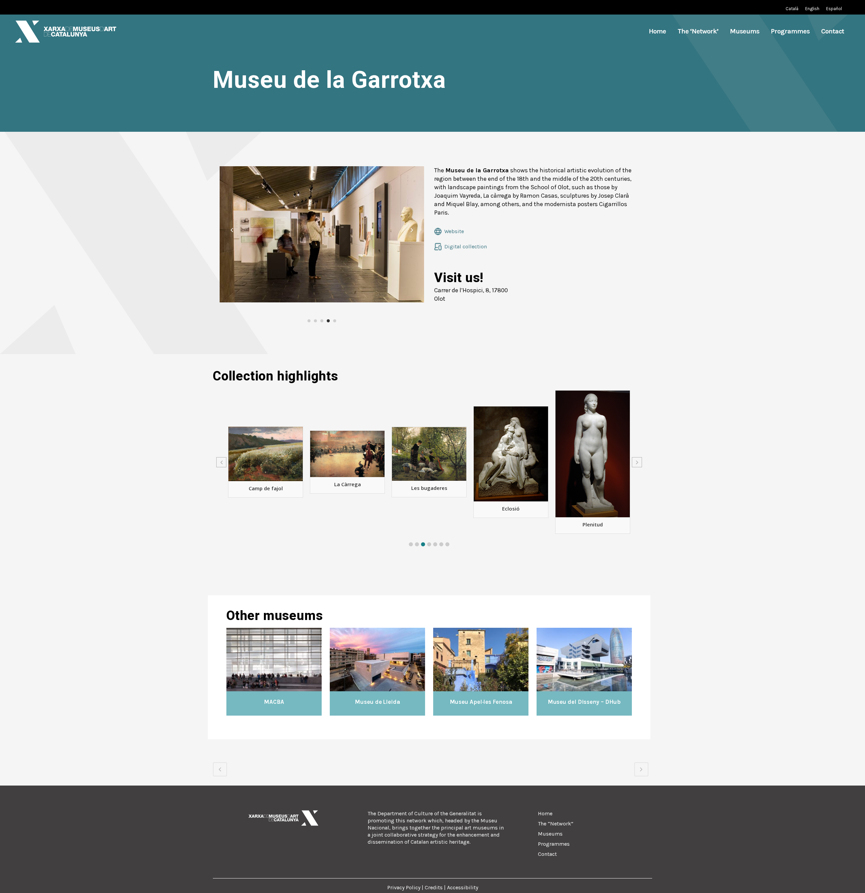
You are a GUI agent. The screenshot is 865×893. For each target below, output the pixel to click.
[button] (411, 544)
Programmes (554, 844)
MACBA (274, 701)
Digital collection (465, 246)
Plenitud (511, 524)
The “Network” (555, 823)
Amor (592, 514)
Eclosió (429, 508)
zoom (260, 658)
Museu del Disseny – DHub (584, 701)
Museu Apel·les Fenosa (481, 701)
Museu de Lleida (377, 701)
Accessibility (462, 887)
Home (545, 813)
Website (454, 231)
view (288, 658)
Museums (550, 833)
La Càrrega (265, 484)
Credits (434, 887)
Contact (547, 854)
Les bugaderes (347, 488)
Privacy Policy (404, 887)
